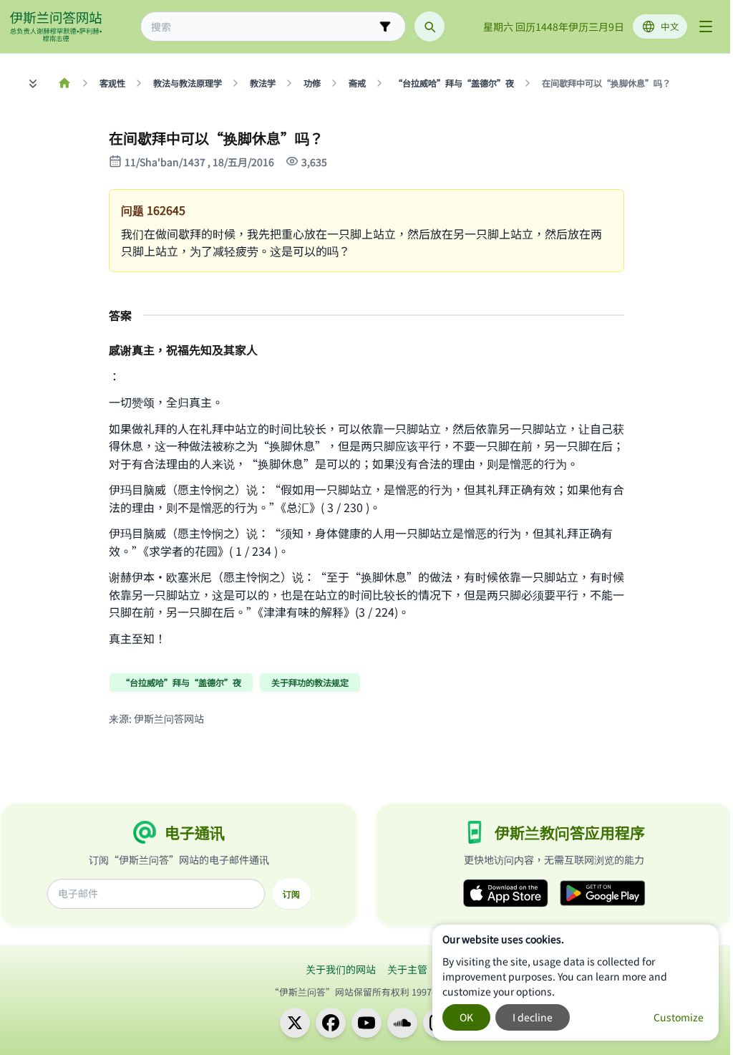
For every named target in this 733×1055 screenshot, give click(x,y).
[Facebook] (331, 1023)
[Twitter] (295, 1023)
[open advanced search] (385, 26)
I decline (533, 1017)
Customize (679, 1017)
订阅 (291, 893)
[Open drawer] (706, 26)
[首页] (64, 83)
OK (466, 1017)
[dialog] (575, 983)
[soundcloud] (402, 1023)
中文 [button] (670, 26)
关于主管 (407, 969)
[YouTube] (366, 1023)
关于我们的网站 (341, 969)
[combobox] (263, 26)
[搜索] (429, 26)
